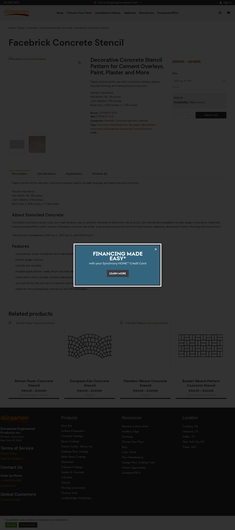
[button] (155, 249)
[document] (117, 265)
